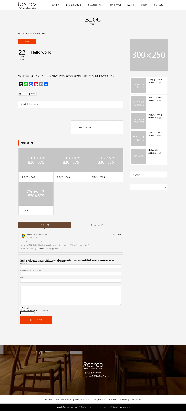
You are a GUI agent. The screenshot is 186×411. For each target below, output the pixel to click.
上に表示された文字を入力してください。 (34, 310)
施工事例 (55, 5)
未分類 (27, 41)
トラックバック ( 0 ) (97, 225)
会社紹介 (144, 5)
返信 (114, 235)
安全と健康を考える (73, 5)
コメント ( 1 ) (44, 225)
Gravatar (41, 249)
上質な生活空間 (114, 5)
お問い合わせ (159, 5)
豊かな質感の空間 (95, 5)
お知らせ (130, 5)
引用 (119, 235)
